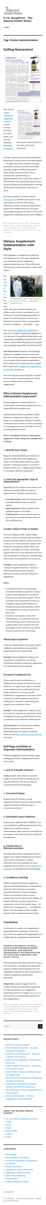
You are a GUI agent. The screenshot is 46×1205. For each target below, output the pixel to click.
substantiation (10, 200)
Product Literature (13, 1167)
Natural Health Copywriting (17, 1157)
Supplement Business (29, 228)
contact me (34, 993)
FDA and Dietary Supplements (20, 1011)
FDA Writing (37, 1004)
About (8, 1125)
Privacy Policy (11, 1131)
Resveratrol (8, 148)
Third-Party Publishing (15, 1176)
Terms (8, 1137)
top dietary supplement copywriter (22, 330)
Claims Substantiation (24, 225)
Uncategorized (12, 1179)
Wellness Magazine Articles (17, 1182)
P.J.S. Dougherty (12, 223)
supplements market (28, 230)
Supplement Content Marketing (19, 1170)
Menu (7, 27)
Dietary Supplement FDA (30, 1007)
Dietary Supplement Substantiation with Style (19, 245)
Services (9, 1134)
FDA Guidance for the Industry (29, 734)
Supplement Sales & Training (18, 1173)
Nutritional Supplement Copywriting (21, 1160)
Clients (9, 1128)
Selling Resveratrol (18, 49)
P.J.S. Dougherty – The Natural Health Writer (18, 19)
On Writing (10, 1164)
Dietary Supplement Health (13, 1009)
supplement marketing (12, 230)
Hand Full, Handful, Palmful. (18, 1045)
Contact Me (9, 1192)
